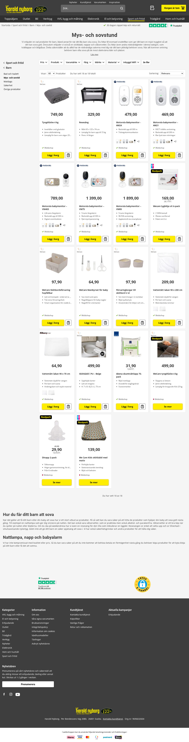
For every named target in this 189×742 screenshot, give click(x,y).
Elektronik (93, 18)
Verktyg (47, 18)
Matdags (8, 81)
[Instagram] (11, 694)
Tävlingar (36, 639)
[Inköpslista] (153, 8)
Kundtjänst (85, 2)
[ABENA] (116, 333)
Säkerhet (8, 85)
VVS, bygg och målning (70, 18)
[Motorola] (119, 81)
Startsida (5, 25)
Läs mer (94, 54)
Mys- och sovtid (12, 77)
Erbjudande (8, 622)
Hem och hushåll (175, 18)
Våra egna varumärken (43, 618)
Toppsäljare (11, 18)
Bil (36, 18)
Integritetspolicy (40, 627)
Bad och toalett (11, 73)
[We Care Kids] (152, 166)
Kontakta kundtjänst (80, 614)
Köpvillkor (75, 618)
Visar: (44, 73)
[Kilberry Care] (45, 332)
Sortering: (154, 73)
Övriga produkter (12, 89)
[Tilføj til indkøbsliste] (68, 155)
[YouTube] (18, 694)
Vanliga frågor (77, 622)
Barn (32, 25)
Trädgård (155, 18)
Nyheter (73, 2)
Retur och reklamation (81, 627)
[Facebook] (4, 694)
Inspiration (114, 2)
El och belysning (113, 18)
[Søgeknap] (121, 8)
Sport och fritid (136, 18)
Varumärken (100, 2)
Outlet (26, 18)
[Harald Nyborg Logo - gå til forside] (26, 9)
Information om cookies (43, 631)
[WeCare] (42, 82)
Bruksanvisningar (40, 622)
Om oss (35, 614)
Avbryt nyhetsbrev (41, 643)
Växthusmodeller (40, 635)
